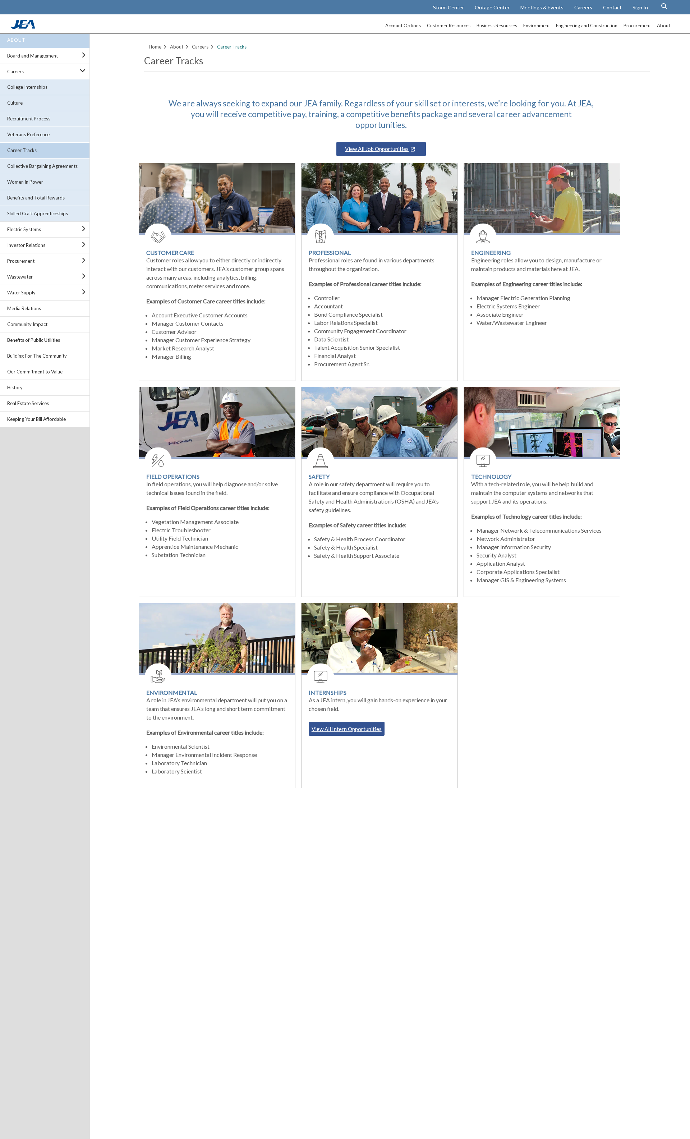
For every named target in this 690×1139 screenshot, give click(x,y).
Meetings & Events (542, 7)
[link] (24, 27)
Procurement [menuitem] (637, 25)
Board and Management (32, 56)
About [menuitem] (663, 25)
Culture (15, 103)
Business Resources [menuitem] (497, 25)
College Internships (27, 87)
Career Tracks (22, 150)
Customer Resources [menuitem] (448, 25)
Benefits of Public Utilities (33, 340)
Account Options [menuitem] (403, 25)
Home (155, 47)
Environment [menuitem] (536, 25)
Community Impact (27, 324)
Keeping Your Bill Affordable (36, 419)
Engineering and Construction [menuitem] (586, 25)
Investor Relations (26, 245)
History (15, 387)
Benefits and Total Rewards (36, 198)
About (16, 40)
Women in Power (25, 182)
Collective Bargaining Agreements (42, 166)
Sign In (640, 7)
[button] (664, 6)
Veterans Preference (28, 134)
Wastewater (20, 277)
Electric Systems (24, 229)
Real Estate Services (28, 403)
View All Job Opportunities (377, 149)
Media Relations (24, 308)
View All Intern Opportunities (347, 729)
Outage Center (492, 7)
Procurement (20, 261)
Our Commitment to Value (35, 372)
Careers (583, 7)
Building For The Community (37, 356)
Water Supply (21, 292)
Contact (612, 7)
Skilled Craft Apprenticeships (37, 213)
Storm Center (448, 7)
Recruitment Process (28, 118)
